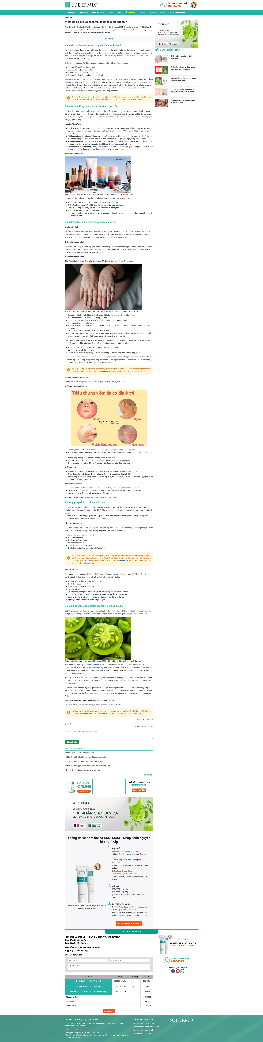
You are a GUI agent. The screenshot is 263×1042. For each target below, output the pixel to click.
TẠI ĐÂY (111, 700)
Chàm (110, 12)
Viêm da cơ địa (98, 12)
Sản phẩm (84, 12)
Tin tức (142, 12)
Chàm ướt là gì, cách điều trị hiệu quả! (80, 753)
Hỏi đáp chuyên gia (157, 12)
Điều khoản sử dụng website (143, 1034)
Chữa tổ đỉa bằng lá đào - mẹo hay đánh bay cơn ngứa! (86, 757)
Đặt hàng (110, 1011)
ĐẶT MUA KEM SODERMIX (128, 923)
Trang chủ (71, 12)
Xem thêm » (148, 775)
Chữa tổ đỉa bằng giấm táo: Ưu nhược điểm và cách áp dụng (88, 766)
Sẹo (119, 12)
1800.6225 (87, 714)
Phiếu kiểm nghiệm (177, 12)
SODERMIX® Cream (91, 665)
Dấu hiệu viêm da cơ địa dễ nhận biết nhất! (100, 497)
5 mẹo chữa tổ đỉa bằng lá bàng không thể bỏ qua (84, 761)
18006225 (77, 1029)
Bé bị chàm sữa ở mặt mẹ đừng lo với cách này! (83, 770)
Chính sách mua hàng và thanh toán (146, 1027)
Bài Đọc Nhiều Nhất (167, 49)
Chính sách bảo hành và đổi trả (144, 1030)
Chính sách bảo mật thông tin (143, 1023)
